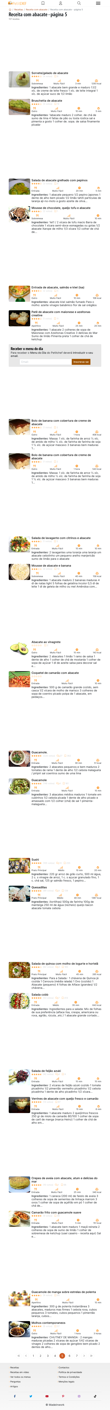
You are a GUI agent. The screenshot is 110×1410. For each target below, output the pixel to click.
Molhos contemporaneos (48, 1322)
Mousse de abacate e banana (51, 565)
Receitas (14, 1367)
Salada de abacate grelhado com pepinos (59, 180)
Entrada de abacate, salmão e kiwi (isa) (58, 287)
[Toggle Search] (79, 3)
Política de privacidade (70, 1372)
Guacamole (39, 780)
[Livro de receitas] (43, 3)
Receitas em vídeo (19, 1372)
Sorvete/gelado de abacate (50, 73)
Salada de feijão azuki (46, 1071)
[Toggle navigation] (98, 3)
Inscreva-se (81, 361)
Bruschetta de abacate (47, 100)
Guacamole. (39, 752)
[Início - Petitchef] (10, 9)
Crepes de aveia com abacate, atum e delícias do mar (65, 1179)
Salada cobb (40, 994)
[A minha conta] (61, 3)
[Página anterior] (26, 1356)
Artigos (14, 1386)
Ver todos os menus (20, 1377)
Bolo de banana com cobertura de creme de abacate (61, 422)
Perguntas (15, 1381)
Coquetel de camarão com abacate (55, 672)
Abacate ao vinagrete (46, 642)
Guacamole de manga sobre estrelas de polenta (64, 1292)
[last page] (91, 1356)
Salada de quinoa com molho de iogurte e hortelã (65, 963)
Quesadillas (39, 887)
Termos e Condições (69, 1377)
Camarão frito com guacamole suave (56, 1212)
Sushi (35, 859)
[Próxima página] (84, 1356)
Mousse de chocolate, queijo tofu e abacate (61, 208)
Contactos (64, 1367)
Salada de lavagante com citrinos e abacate (61, 538)
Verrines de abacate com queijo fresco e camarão (65, 1098)
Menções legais (66, 1381)
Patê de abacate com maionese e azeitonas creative (61, 313)
